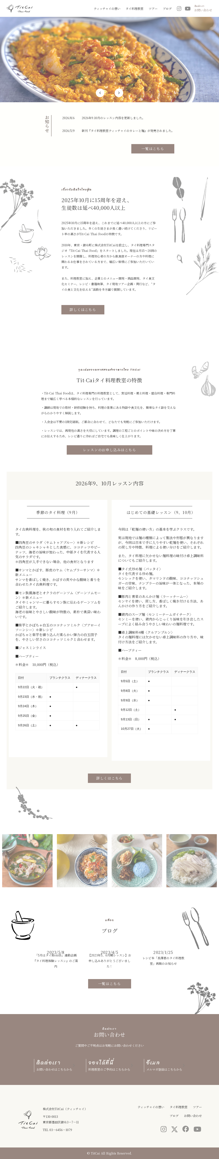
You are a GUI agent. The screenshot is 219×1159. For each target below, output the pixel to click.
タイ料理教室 (135, 8)
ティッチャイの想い (107, 8)
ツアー (153, 8)
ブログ (167, 8)
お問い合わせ (193, 1116)
